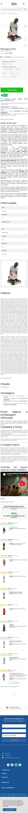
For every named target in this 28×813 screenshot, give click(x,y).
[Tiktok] (20, 765)
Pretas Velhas (15, 13)
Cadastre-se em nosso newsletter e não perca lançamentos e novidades (14, 720)
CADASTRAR (14, 740)
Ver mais (3, 498)
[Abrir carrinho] (24, 4)
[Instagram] (12, 765)
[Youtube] (16, 765)
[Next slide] (25, 26)
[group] (14, 708)
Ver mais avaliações (14, 682)
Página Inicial (4, 13)
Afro (9, 13)
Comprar (13, 90)
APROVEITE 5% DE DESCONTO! (14, 718)
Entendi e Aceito (9, 809)
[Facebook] (8, 765)
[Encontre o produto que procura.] (25, 9)
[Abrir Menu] (2, 4)
